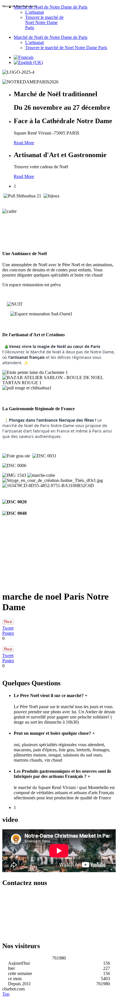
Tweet (7, 628)
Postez (8, 633)
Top (5, 994)
